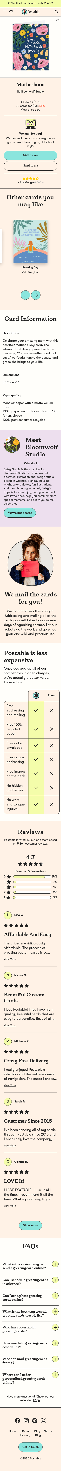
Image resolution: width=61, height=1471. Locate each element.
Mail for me (30, 155)
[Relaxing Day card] (30, 241)
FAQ (37, 1431)
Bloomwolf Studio (32, 91)
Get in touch (30, 1446)
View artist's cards (20, 512)
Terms (48, 1431)
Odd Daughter (30, 272)
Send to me (30, 165)
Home (13, 1431)
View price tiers (30, 109)
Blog (38, 1435)
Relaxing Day (30, 267)
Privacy (25, 1435)
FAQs (36, 1400)
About (25, 1431)
